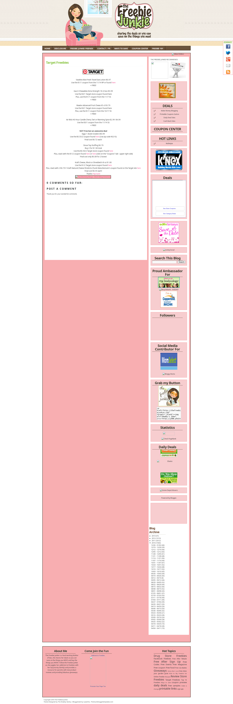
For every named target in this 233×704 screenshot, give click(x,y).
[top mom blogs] (168, 475)
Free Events (166, 664)
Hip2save (96, 174)
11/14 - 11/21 (156, 558)
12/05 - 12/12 (156, 552)
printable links (168, 688)
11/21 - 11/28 (156, 556)
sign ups (180, 689)
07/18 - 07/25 (156, 595)
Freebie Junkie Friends (81, 48)
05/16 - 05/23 (156, 615)
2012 (154, 538)
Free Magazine (180, 664)
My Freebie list (181, 673)
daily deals (160, 685)
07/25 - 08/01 (156, 593)
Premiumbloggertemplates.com (102, 702)
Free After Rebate (179, 659)
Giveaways (160, 670)
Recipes (167, 677)
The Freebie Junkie (61, 700)
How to (172, 673)
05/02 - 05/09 (156, 619)
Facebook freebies (162, 658)
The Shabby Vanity (64, 702)
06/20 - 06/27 (156, 604)
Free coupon (159, 667)
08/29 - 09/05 (156, 582)
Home (47, 48)
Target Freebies (57, 62)
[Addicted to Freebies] (98, 684)
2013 (154, 536)
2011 (154, 540)
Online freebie (159, 677)
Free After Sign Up (167, 661)
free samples (174, 685)
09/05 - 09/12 (156, 580)
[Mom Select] (168, 361)
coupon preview (179, 682)
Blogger (173, 498)
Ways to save (166, 682)
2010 (154, 543)
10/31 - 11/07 (156, 563)
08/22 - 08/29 (156, 584)
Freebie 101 (157, 48)
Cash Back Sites (169, 121)
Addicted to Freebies (98, 655)
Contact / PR (103, 48)
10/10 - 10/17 (156, 569)
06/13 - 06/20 (156, 606)
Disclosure (60, 48)
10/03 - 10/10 (156, 571)
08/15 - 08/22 (156, 587)
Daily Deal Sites (169, 117)
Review (175, 676)
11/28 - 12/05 (156, 554)
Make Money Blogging (169, 111)
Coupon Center (140, 48)
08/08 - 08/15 (156, 589)
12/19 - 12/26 (156, 547)
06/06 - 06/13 (156, 608)
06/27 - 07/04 (156, 602)
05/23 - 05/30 (156, 613)
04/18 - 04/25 (156, 624)
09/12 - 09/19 (156, 578)
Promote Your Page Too (98, 686)
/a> (175, 369)
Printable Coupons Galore (169, 114)
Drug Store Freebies (170, 656)
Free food (170, 667)
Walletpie (169, 143)
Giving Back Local (173, 671)
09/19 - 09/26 (156, 576)
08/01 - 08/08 (156, 591)
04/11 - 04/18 (156, 626)
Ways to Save (121, 48)
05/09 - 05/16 (156, 617)
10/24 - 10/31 (156, 565)
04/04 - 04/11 (156, 628)
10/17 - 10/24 (156, 567)
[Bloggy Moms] (169, 366)
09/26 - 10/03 (156, 573)
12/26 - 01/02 (156, 545)
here (113, 82)
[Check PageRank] (169, 439)
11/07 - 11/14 (156, 560)
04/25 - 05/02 (156, 622)
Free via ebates (181, 668)
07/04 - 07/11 (156, 600)
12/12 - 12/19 (156, 549)
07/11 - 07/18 (156, 597)
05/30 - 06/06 (156, 611)
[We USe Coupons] (168, 480)
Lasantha (86, 702)
